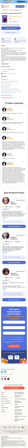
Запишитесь (6, 352)
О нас (2, 394)
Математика (4, 79)
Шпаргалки (3, 396)
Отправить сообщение (11, 32)
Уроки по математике (5, 403)
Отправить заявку (14, 346)
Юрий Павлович (14, 203)
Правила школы (4, 407)
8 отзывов (17, 241)
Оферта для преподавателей (18, 401)
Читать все (4, 217)
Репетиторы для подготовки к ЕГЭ (18, 410)
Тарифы (16, 404)
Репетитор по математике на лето (8, 92)
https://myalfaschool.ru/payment (7, 443)
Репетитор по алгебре (6, 85)
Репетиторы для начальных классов (21, 417)
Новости (3, 392)
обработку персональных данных (18, 339)
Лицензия (3, 411)
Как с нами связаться (6, 401)
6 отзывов (18, 206)
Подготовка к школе (6, 95)
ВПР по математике (5, 87)
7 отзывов (18, 277)
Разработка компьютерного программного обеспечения (11, 438)
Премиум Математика (7, 98)
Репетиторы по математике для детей (9, 88)
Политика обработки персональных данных (19, 393)
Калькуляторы (4, 398)
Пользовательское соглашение (19, 396)
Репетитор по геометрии (6, 83)
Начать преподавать (14, 387)
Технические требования (20, 399)
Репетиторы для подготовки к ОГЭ (18, 413)
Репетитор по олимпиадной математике (9, 81)
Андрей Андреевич (14, 238)
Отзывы (2, 409)
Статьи (2, 405)
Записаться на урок (20, 6)
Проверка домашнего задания (19, 420)
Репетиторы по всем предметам (19, 407)
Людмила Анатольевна (15, 274)
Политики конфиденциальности (18, 337)
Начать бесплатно (11, 28)
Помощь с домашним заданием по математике (11, 90)
